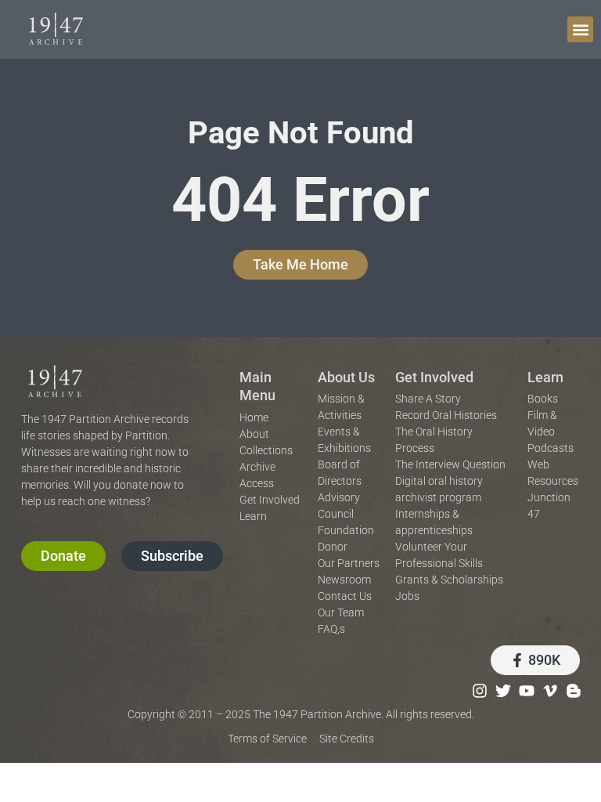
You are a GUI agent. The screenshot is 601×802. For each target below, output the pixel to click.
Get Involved (434, 377)
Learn (545, 377)
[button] (580, 29)
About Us (346, 377)
